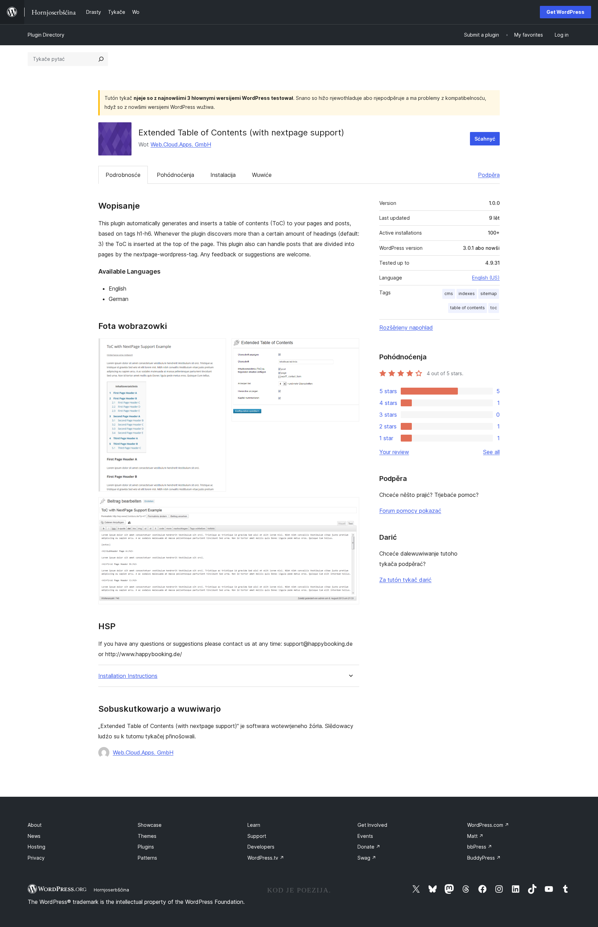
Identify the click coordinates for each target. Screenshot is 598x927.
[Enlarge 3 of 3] (349, 506)
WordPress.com (488, 825)
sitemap (488, 293)
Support (256, 836)
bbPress (479, 847)
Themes (147, 836)
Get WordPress (565, 12)
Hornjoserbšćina (111, 889)
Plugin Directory (46, 35)
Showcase (150, 825)
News (34, 836)
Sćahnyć (484, 139)
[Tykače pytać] (101, 59)
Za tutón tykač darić (405, 579)
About (35, 825)
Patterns (147, 858)
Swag (366, 858)
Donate (368, 847)
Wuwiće (262, 174)
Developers (260, 847)
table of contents (467, 307)
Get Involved (372, 825)
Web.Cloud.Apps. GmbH (181, 144)
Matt (475, 836)
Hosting (36, 847)
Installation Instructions (127, 676)
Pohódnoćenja (175, 174)
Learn (253, 825)
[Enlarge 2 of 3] (349, 347)
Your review (394, 451)
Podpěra (489, 174)
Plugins (146, 847)
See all (491, 451)
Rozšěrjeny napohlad (406, 327)
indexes (467, 293)
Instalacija (223, 174)
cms (448, 293)
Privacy (36, 858)
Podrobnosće (123, 174)
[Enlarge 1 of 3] (216, 347)
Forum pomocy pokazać (410, 510)
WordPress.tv (265, 858)
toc (493, 307)
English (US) (486, 278)
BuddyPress (484, 858)
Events (365, 836)
